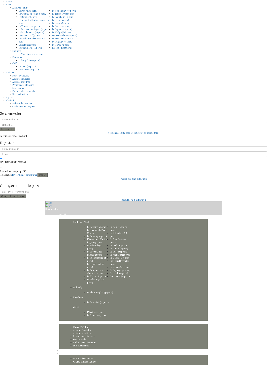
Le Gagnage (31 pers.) (62, 41)
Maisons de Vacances (22, 103)
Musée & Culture (20, 75)
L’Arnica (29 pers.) (27, 66)
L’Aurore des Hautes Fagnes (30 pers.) (97, 241)
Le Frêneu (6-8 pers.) (62, 38)
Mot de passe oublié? (149, 132)
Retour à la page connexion (134, 178)
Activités (10, 72)
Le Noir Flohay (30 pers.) (64, 10)
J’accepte (19, 174)
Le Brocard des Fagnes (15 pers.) (34, 29)
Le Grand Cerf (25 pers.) (30, 35)
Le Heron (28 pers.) (28, 44)
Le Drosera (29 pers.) (29, 69)
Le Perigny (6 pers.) (28, 10)
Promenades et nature (23, 84)
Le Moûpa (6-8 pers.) (62, 32)
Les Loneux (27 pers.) (62, 47)
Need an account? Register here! (123, 132)
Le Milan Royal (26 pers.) (30, 47)
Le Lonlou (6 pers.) (61, 23)
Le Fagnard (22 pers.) (62, 29)
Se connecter (7, 129)
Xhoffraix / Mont (20, 7)
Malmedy (16, 50)
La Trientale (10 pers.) (29, 26)
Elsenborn (17, 57)
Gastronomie (18, 88)
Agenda (9, 97)
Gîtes (8, 4)
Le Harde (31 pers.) (61, 44)
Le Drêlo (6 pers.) (60, 20)
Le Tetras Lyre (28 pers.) (63, 13)
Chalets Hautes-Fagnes (23, 106)
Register (42, 174)
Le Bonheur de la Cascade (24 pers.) (95, 272)
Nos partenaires (20, 94)
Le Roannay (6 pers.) (28, 16)
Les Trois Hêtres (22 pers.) (64, 35)
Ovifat (15, 63)
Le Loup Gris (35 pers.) (29, 60)
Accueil (9, 1)
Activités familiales (21, 78)
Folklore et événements (23, 91)
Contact (10, 100)
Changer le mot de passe (13, 196)
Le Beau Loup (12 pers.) (63, 16)
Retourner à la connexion (133, 199)
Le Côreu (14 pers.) (61, 26)
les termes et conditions (24, 174)
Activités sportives (21, 81)
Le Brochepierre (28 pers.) (31, 32)
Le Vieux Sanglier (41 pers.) (31, 54)
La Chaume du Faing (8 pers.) (33, 13)
